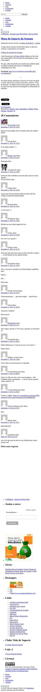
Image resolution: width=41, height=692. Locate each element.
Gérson (25, 569)
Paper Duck (14, 620)
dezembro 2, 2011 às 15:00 (10, 265)
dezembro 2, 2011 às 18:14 (10, 341)
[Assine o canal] (8, 32)
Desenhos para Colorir (17, 606)
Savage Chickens (16, 626)
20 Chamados (5, 107)
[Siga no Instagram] (8, 686)
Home (7, 3)
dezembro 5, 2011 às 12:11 (10, 422)
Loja (6, 6)
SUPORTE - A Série (33, 43)
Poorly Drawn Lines (17, 624)
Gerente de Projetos (16, 573)
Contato (8, 10)
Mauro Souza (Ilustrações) (19, 616)
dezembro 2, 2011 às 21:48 (10, 359)
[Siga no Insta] (2, 32)
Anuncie (8, 5)
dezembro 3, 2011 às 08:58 (10, 374)
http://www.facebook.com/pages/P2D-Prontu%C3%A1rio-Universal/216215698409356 (20, 396)
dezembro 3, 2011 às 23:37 (10, 408)
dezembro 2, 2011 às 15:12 (10, 293)
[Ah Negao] (11, 591)
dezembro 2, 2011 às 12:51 (10, 206)
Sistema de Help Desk (17, 632)
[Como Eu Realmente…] (23, 593)
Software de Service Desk (19, 634)
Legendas (13, 612)
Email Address (11, 512)
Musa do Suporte (25, 571)
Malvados (13, 614)
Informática (23, 109)
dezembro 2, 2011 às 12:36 (10, 190)
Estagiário (19, 569)
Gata (17, 109)
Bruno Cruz (12, 156)
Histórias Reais (10, 569)
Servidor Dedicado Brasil (18, 630)
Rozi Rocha (12, 323)
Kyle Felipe (12, 125)
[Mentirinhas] (16, 587)
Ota (11, 618)
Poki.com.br (14, 622)
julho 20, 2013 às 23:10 (9, 437)
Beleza (12, 109)
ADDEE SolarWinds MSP (19, 602)
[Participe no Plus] (6, 686)
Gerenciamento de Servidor (19, 610)
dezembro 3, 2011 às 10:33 (10, 392)
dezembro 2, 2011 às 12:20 (10, 127)
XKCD (12, 636)
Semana (3, 111)
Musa (23, 43)
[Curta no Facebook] (4, 32)
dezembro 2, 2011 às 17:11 (10, 325)
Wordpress (30, 688)
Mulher (30, 109)
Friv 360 (13, 608)
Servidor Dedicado (16, 628)
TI (14, 111)
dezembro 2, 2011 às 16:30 (10, 307)
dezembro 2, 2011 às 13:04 (10, 221)
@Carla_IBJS (19, 56)
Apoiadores (9, 8)
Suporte (10, 111)
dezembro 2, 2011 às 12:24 (10, 158)
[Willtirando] (11, 589)
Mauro (17, 571)
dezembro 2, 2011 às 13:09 (10, 235)
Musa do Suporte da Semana (17, 38)
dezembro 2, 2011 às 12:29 (10, 172)
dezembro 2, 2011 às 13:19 (10, 249)
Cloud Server (14, 604)
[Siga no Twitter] (6, 32)
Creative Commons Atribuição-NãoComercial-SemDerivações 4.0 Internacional (21, 670)
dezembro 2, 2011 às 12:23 (10, 143)
